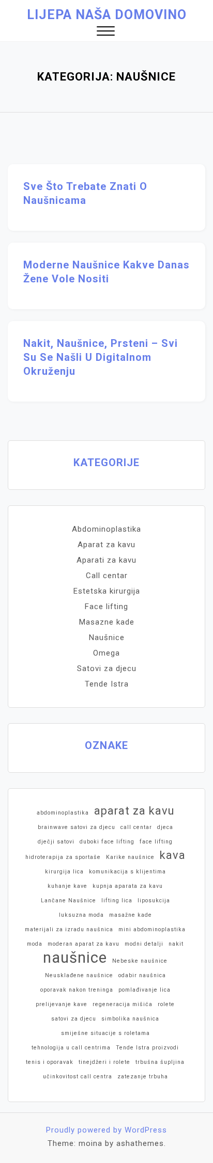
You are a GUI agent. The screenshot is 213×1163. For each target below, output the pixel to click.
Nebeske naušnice (140, 961)
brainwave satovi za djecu (76, 827)
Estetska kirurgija (106, 591)
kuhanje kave (67, 886)
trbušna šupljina (160, 1062)
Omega (106, 653)
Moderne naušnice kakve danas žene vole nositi (106, 272)
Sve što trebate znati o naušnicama (85, 193)
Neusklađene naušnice (79, 975)
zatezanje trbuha (142, 1076)
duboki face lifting (107, 841)
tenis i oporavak (49, 1062)
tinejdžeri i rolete (104, 1062)
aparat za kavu (134, 810)
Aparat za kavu (106, 544)
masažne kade (130, 915)
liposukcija (154, 900)
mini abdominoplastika (152, 929)
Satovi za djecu (106, 668)
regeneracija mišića (123, 1004)
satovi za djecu (73, 1018)
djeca (165, 827)
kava (173, 855)
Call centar (107, 575)
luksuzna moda (81, 915)
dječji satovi (56, 841)
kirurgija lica (64, 871)
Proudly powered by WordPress (106, 1130)
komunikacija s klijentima (127, 871)
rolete (166, 1004)
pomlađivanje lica (144, 989)
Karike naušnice (130, 857)
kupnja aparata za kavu (128, 886)
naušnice (75, 957)
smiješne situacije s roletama (105, 1033)
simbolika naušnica (130, 1018)
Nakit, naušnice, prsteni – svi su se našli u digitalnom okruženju (100, 357)
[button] (106, 32)
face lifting (156, 841)
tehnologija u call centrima (71, 1047)
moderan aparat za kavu (83, 944)
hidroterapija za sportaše (63, 857)
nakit (176, 944)
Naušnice (107, 637)
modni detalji (144, 944)
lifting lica (116, 900)
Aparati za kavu (106, 560)
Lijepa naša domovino (107, 14)
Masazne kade (106, 622)
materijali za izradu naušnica (69, 929)
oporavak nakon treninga (76, 989)
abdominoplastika (63, 812)
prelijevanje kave (61, 1004)
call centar (136, 827)
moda (34, 944)
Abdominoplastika (106, 529)
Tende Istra (107, 684)
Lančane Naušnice (68, 900)
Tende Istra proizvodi (147, 1047)
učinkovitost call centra (77, 1076)
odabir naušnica (142, 975)
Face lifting (106, 606)
